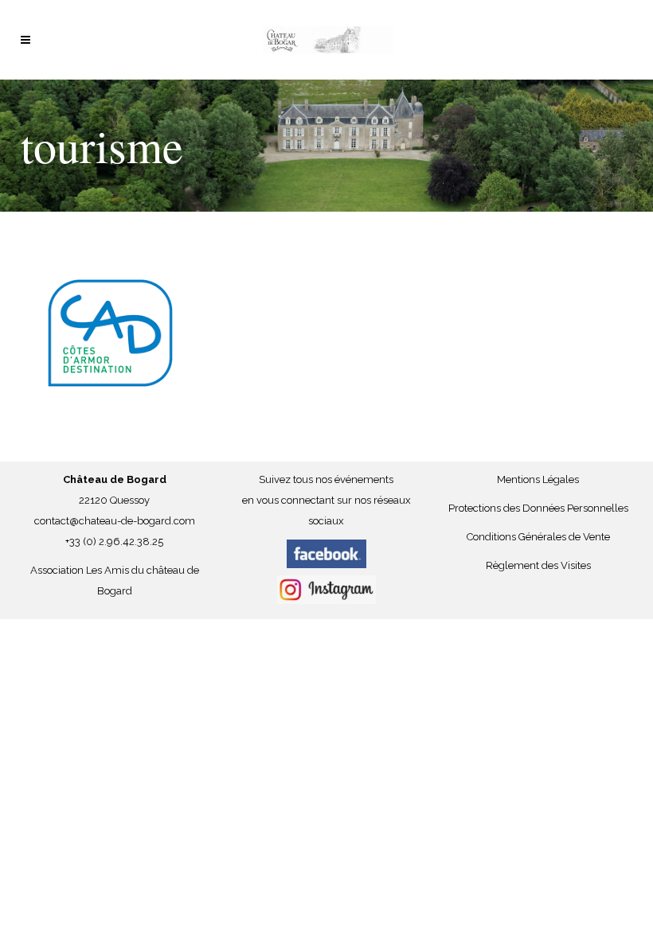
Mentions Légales (538, 479)
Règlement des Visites (538, 565)
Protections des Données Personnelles (538, 508)
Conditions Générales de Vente (538, 537)
